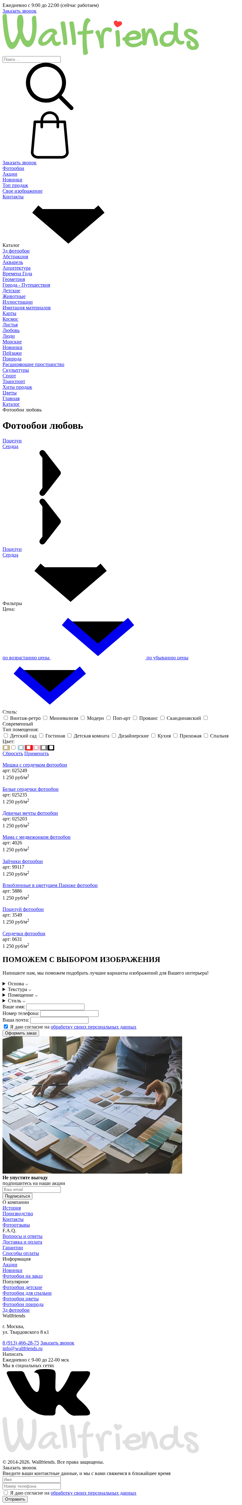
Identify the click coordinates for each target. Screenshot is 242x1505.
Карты (9, 313)
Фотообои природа (23, 1304)
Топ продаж (15, 185)
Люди (9, 336)
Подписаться (17, 1196)
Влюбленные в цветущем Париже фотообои (50, 885)
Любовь (11, 330)
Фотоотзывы (16, 1225)
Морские (12, 341)
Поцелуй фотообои (23, 909)
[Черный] (51, 747)
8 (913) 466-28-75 (21, 1342)
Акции (10, 174)
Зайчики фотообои (23, 861)
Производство (18, 1213)
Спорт (9, 375)
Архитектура (17, 268)
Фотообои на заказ (23, 1276)
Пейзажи (12, 353)
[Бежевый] (6, 747)
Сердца (10, 554)
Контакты (13, 196)
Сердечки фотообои (24, 933)
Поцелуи (12, 549)
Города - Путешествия (26, 285)
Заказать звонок (20, 11)
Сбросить (13, 753)
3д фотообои (16, 251)
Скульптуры (16, 370)
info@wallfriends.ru (23, 1348)
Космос (10, 319)
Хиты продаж (17, 387)
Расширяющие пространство (33, 364)
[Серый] (44, 747)
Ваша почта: (16, 1020)
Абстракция (15, 256)
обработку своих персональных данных (93, 1027)
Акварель (13, 262)
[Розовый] (36, 747)
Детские (11, 290)
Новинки (12, 179)
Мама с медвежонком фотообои (37, 837)
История (12, 1207)
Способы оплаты (21, 1253)
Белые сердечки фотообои (31, 789)
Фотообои (13, 168)
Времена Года (17, 273)
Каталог (11, 404)
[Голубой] (21, 747)
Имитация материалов (27, 307)
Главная (11, 398)
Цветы (10, 392)
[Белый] (14, 747)
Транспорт (14, 381)
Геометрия (14, 279)
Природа (12, 358)
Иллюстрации (18, 302)
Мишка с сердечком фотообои (35, 764)
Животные (14, 296)
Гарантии (13, 1247)
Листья (10, 324)
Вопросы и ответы (23, 1236)
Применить (36, 753)
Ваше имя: (14, 1006)
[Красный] (29, 747)
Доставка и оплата (22, 1242)
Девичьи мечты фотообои (30, 813)
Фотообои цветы (21, 1298)
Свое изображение (23, 191)
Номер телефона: (21, 1013)
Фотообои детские (22, 1287)
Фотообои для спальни (27, 1293)
